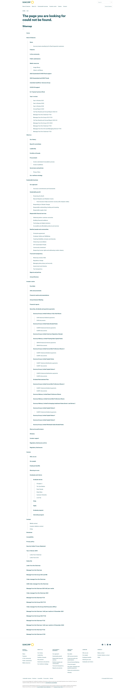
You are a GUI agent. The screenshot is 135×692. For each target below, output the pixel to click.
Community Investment (39, 247)
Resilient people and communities (39, 229)
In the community (34, 54)
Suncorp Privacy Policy (58, 686)
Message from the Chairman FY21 (35, 597)
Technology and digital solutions (41, 223)
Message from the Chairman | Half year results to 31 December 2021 (45, 611)
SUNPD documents (42, 330)
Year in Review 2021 (38, 100)
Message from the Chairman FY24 (42, 126)
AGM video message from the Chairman (37, 584)
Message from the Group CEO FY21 (36, 602)
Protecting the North (38, 196)
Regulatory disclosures (36, 447)
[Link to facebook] (102, 644)
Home (28, 33)
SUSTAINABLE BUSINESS (56, 650)
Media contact (34, 523)
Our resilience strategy (36, 175)
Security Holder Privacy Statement (36, 546)
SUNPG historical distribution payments (47, 373)
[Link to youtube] (110, 644)
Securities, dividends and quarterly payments (42, 309)
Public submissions (35, 58)
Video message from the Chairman (35, 579)
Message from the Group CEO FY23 (42, 117)
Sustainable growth (35, 192)
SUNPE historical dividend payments (46, 352)
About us (28, 135)
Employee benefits (35, 465)
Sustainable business (43, 6)
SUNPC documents (42, 391)
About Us (34, 6)
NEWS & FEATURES (24, 650)
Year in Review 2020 (38, 103)
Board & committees (35, 144)
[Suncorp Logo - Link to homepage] (28, 2)
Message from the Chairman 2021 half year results (40, 588)
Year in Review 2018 (38, 106)
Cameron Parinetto (42, 494)
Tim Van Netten (41, 486)
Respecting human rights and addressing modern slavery (48, 250)
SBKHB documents (42, 345)
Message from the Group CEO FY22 (36, 616)
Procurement (33, 157)
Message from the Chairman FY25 (42, 131)
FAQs (34, 501)
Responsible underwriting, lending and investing (46, 207)
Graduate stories (37, 479)
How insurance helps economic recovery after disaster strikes (53, 201)
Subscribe (29, 561)
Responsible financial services (38, 213)
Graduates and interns (36, 475)
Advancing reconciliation (39, 241)
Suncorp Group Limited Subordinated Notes (45, 323)
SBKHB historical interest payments (46, 342)
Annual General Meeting (36, 299)
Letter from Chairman (35, 554)
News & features (26, 6)
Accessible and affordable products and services (46, 226)
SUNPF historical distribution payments (47, 363)
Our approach (33, 184)
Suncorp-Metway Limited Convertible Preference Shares (48, 398)
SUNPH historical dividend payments (46, 412)
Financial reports (34, 304)
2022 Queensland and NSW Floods (39, 78)
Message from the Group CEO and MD (36, 574)
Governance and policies (36, 168)
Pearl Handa (40, 489)
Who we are (33, 456)
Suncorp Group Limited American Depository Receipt (48, 334)
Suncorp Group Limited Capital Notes (43, 359)
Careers (60, 6)
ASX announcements (35, 290)
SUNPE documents (42, 355)
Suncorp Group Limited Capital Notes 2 (44, 369)
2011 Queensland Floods (39, 244)
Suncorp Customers (108, 6)
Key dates (32, 286)
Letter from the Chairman (33, 565)
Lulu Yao (39, 497)
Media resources (34, 63)
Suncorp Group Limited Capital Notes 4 (44, 415)
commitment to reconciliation (51, 682)
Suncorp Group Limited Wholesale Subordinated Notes (48, 424)
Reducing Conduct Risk (39, 257)
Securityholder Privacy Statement (44, 686)
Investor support (34, 438)
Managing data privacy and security (42, 263)
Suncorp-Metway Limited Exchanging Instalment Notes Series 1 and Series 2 (54, 403)
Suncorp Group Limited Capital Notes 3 (44, 408)
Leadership (33, 148)
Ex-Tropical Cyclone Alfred (37, 92)
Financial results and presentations (39, 295)
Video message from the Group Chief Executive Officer (41, 606)
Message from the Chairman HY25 (35, 634)
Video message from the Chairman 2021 (37, 593)
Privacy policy (30, 541)
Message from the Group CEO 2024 (42, 123)
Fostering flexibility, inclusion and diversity (44, 239)
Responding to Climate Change (41, 204)
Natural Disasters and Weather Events (43, 198)
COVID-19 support (35, 87)
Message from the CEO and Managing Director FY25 (47, 128)
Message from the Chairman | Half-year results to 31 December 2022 (45, 625)
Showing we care (34, 470)
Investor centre (52, 6)
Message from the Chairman (34, 570)
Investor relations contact (36, 526)
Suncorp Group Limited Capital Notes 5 (44, 420)
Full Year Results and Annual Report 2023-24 (45, 120)
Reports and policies (35, 272)
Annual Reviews (34, 277)
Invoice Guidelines (38, 164)
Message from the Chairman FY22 (42, 114)
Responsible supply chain (40, 210)
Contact (65, 6)
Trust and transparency (36, 253)
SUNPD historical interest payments (46, 327)
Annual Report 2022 (38, 109)
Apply (34, 505)
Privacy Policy (36, 172)
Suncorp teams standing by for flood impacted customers (48, 46)
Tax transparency (37, 269)
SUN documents (41, 320)
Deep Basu (39, 492)
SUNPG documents (42, 376)
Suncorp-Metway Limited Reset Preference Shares (47, 394)
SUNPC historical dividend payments (46, 388)
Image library (36, 67)
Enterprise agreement (39, 233)
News (31, 42)
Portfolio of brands (35, 153)
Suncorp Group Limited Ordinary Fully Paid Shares (47, 313)
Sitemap (51, 678)
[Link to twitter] (105, 644)
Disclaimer (29, 532)
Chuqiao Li (39, 483)
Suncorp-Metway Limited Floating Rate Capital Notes (48, 338)
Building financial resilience (40, 220)
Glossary (32, 433)
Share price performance (37, 429)
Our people (33, 461)
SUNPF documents (42, 366)
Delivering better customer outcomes (43, 217)
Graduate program (38, 510)
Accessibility (29, 537)
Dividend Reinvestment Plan (41, 379)
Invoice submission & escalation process (43, 161)
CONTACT (100, 649)
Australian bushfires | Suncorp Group (40, 82)
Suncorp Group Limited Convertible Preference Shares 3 (48, 348)
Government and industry (40, 266)
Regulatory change (38, 260)
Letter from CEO (34, 557)
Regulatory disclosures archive (38, 443)
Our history (33, 139)
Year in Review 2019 (31, 550)
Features (32, 49)
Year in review (34, 96)
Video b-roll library (38, 70)
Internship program (38, 514)
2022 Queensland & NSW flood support (40, 73)
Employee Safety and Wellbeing (41, 236)
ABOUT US (40, 649)
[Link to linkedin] (107, 644)
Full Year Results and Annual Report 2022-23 (45, 111)
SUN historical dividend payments (46, 317)
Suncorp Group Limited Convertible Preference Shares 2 (48, 384)
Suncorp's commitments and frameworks (44, 188)
